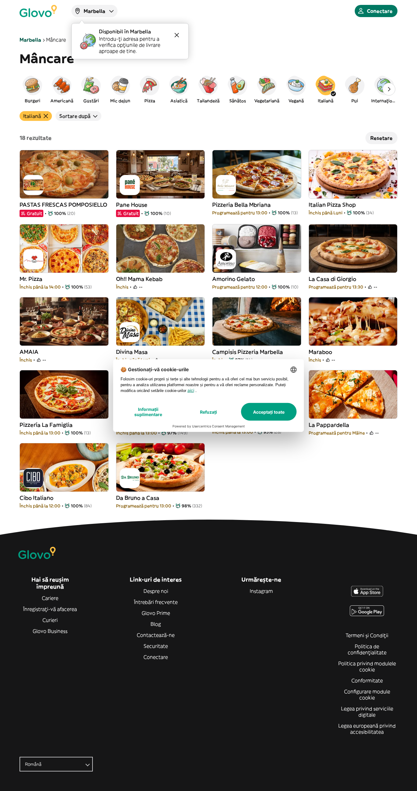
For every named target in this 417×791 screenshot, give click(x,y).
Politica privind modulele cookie (367, 666)
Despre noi (155, 591)
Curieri (50, 620)
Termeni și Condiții (367, 635)
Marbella (30, 40)
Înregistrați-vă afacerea (50, 609)
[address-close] (177, 35)
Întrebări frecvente (156, 602)
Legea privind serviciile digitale (367, 712)
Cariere (50, 598)
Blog (155, 624)
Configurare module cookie (367, 694)
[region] (208, 89)
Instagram (261, 591)
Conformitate (367, 680)
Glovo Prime (156, 613)
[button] (32, 89)
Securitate (155, 646)
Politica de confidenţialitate (367, 649)
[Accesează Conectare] (38, 11)
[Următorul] (389, 89)
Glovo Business (50, 631)
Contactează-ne (156, 635)
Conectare (155, 657)
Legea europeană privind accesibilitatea (367, 729)
